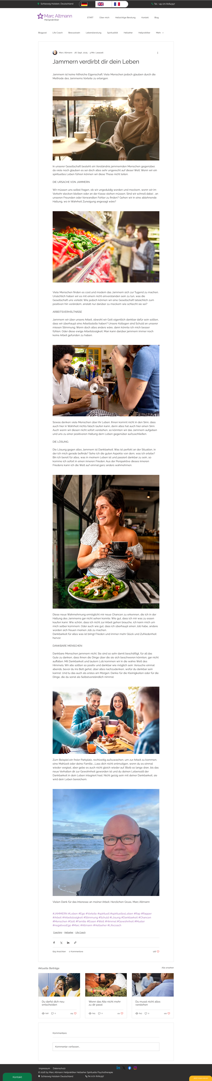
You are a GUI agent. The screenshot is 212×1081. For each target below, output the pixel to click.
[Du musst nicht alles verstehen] (153, 985)
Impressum (44, 1068)
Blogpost (42, 33)
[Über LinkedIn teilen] (68, 942)
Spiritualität (112, 33)
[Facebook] (129, 1068)
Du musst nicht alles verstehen (147, 1003)
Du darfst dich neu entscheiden (53, 1003)
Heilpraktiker (51, 20)
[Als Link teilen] (75, 942)
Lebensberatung (93, 33)
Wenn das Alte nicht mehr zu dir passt (105, 1003)
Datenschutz (59, 1068)
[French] (120, 4)
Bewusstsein (74, 33)
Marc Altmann (58, 16)
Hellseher (128, 33)
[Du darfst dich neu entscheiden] (59, 985)
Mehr (158, 33)
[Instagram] (135, 1068)
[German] (87, 4)
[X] (124, 1068)
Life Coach (57, 33)
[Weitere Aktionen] (157, 52)
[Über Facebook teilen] (54, 942)
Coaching (57, 932)
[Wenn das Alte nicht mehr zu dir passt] (106, 985)
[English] (103, 4)
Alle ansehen (168, 968)
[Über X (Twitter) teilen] (61, 942)
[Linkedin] (118, 1068)
